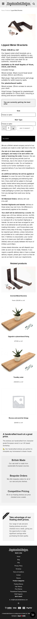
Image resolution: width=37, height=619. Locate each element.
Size (18, 110)
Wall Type (18, 120)
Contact (18, 575)
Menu (3, 3)
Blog (18, 559)
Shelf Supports (18, 594)
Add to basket (25, 128)
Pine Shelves (18, 589)
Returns (18, 578)
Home (18, 556)
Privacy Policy (18, 566)
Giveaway (18, 569)
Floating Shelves (18, 584)
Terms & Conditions (18, 572)
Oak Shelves (18, 586)
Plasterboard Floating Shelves (18, 591)
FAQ (18, 563)
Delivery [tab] (6, 138)
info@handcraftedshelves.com (19, 600)
